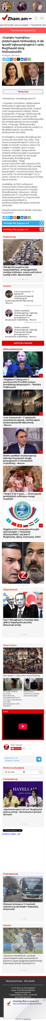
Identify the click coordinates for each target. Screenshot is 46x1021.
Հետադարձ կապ (14, 981)
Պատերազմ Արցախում (23, 30)
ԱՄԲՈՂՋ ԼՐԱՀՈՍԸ (23, 343)
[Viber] (25, 59)
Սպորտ (7, 925)
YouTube (20, 229)
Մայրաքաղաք (10, 874)
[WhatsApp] (29, 59)
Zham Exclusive (10, 645)
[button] (5, 258)
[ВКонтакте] (11, 59)
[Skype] (7, 59)
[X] (18, 59)
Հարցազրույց (10, 779)
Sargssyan (27, 1019)
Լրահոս (7, 286)
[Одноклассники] (14, 59)
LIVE (5, 712)
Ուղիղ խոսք (9, 237)
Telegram (21, 223)
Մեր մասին (29, 981)
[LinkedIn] (22, 59)
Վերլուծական (10, 590)
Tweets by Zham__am (11, 834)
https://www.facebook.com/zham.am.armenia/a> (27, 1003)
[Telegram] (4, 59)
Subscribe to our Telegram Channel (12, 759)
